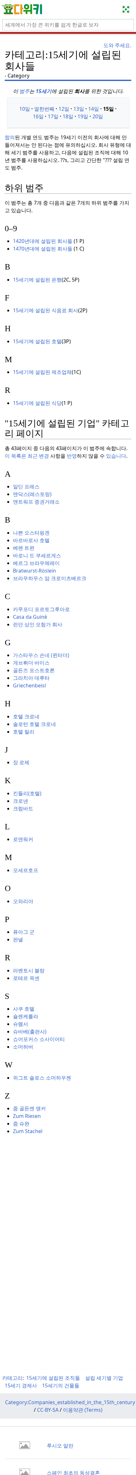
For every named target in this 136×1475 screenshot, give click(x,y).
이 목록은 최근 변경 (27, 455)
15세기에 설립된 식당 (37, 403)
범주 (24, 91)
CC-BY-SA (48, 1409)
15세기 (44, 91)
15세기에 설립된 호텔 (37, 341)
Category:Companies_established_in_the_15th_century (70, 1402)
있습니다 (116, 455)
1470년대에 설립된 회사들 (42, 248)
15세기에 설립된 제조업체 (42, 372)
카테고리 (12, 1377)
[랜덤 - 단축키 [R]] (127, 9)
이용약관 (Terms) (82, 1409)
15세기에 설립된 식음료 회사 (45, 310)
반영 (72, 455)
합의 (10, 137)
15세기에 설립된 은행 (37, 279)
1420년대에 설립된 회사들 (42, 241)
